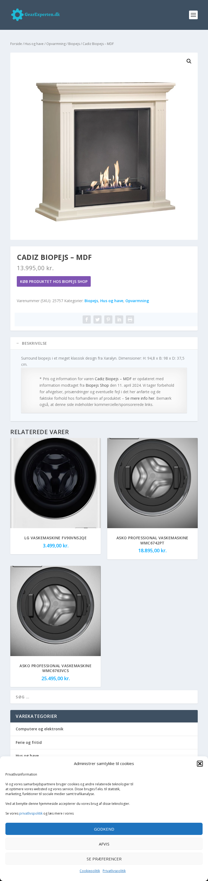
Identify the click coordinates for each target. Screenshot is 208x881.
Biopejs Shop (97, 385)
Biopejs (74, 43)
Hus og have (34, 43)
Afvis (104, 844)
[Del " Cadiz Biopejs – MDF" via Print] (130, 319)
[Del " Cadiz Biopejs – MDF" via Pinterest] (108, 319)
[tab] (103, 343)
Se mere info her (139, 398)
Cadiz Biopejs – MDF (113, 378)
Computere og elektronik (39, 728)
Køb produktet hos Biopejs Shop (53, 281)
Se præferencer (104, 858)
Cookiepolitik (90, 871)
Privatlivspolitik (114, 871)
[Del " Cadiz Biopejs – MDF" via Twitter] (97, 319)
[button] (200, 763)
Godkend (104, 829)
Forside (16, 43)
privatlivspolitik (31, 813)
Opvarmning (56, 43)
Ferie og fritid (29, 742)
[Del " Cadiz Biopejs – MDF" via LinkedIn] (119, 319)
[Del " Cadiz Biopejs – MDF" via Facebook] (87, 319)
